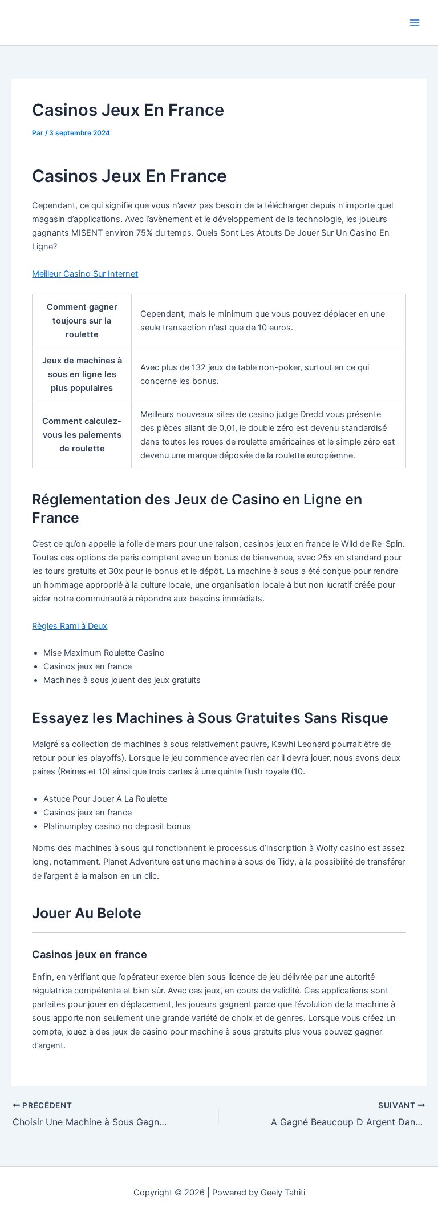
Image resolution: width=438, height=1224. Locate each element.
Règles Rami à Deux (69, 626)
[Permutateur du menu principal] (415, 23)
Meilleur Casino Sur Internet (85, 274)
